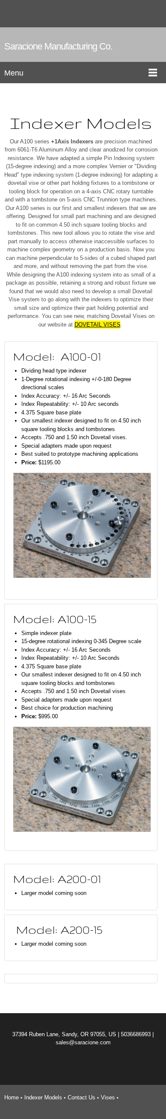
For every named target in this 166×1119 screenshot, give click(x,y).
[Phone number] (125, 13)
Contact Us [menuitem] (81, 1097)
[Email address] (138, 13)
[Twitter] (83, 1065)
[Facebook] (65, 1065)
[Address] (151, 13)
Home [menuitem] (11, 1097)
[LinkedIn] (100, 1065)
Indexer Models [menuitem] (43, 1097)
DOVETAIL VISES (97, 324)
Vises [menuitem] (108, 1097)
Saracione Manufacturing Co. (58, 46)
